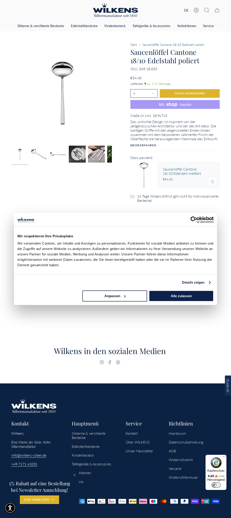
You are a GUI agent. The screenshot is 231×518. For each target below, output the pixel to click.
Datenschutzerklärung (186, 442)
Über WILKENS (138, 442)
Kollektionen (81, 473)
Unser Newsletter (139, 451)
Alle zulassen (181, 296)
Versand (175, 468)
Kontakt (132, 433)
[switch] (216, 485)
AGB (172, 451)
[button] (206, 10)
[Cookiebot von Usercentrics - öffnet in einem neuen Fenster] (194, 219)
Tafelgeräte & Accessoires (91, 464)
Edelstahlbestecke (85, 446)
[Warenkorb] (217, 10)
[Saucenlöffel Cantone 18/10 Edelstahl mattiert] (143, 175)
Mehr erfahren (143, 145)
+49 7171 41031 (24, 464)
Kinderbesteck (83, 455)
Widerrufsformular (183, 477)
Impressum (177, 433)
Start (133, 45)
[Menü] (223, 457)
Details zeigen (193, 282)
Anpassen (112, 296)
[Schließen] (74, 475)
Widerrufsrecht (181, 459)
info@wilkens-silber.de (28, 455)
